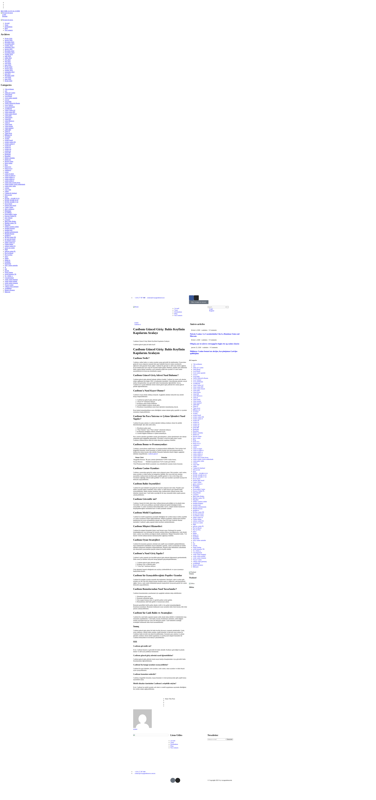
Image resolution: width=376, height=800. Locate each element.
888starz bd (8, 135)
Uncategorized (9, 278)
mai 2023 (7, 74)
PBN (6, 249)
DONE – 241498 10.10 (12, 198)
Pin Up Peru (8, 255)
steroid (7, 271)
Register (4, 16)
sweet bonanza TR (10, 274)
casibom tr (8, 170)
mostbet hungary (10, 228)
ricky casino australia (11, 265)
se (5, 267)
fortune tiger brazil (10, 205)
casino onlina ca (10, 177)
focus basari (8, 204)
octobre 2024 (9, 54)
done (6, 197)
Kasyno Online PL (10, 216)
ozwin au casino (10, 248)
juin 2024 (8, 60)
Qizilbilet (7, 262)
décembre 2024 (9, 51)
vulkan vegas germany (12, 286)
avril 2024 (8, 63)
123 (6, 91)
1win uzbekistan (10, 107)
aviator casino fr (10, 144)
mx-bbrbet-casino (10, 241)
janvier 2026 (8, 40)
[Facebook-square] (172, 780)
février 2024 (8, 67)
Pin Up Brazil (9, 253)
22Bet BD (8, 130)
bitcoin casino (9, 161)
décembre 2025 (9, 42)
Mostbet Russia (9, 234)
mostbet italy (9, 230)
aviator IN (8, 145)
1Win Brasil (8, 94)
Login (4, 14)
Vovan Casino (9, 285)
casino (7, 172)
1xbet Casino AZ (10, 110)
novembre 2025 (9, 44)
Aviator (7, 138)
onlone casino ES (10, 246)
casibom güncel (153, 454)
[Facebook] (191, 297)
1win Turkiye (9, 105)
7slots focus (8, 133)
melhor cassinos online (12, 226)
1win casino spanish (11, 98)
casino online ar (9, 179)
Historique (8, 211)
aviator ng (8, 151)
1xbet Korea (8, 117)
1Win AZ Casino (10, 93)
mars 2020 (8, 79)
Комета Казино (10, 290)
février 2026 (8, 38)
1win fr (7, 100)
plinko (7, 258)
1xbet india (8, 115)
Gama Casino (9, 207)
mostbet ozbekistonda (11, 232)
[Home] (136, 307)
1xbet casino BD (10, 112)
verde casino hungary (11, 279)
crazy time (8, 189)
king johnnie (8, 218)
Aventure (7, 137)
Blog (6, 165)
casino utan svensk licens (12, 182)
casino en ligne (9, 174)
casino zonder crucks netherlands (15, 184)
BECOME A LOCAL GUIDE (10, 11)
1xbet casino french (11, 114)
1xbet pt (7, 122)
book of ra (8, 167)
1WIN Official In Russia (12, 103)
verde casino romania (11, 283)
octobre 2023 (9, 70)
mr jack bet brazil (10, 239)
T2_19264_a (9, 276)
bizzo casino (8, 163)
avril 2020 (8, 77)
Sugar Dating (9, 272)
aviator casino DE (10, 142)
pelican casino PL (10, 251)
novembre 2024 (9, 52)
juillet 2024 (8, 58)
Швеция (7, 292)
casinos (7, 188)
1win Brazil (8, 96)
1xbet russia (8, 124)
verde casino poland (11, 281)
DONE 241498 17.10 (11, 202)
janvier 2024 (8, 68)
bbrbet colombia (10, 158)
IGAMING (8, 212)
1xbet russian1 (9, 128)
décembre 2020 (9, 75)
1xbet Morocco (9, 121)
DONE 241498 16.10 (11, 200)
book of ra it (8, 168)
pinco (6, 256)
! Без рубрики (9, 89)
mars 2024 (8, 65)
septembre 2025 (9, 47)
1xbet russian (9, 126)
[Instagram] (196, 297)
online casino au (10, 242)
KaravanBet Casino (11, 214)
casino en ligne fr (10, 175)
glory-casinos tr (9, 209)
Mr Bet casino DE (10, 237)
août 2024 (8, 56)
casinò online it (9, 181)
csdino (7, 191)
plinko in (7, 260)
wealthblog (8, 288)
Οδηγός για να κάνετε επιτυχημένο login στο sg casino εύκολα (214, 344)
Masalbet (7, 225)
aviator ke (8, 147)
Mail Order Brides (10, 221)
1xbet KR (8, 119)
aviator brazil (9, 140)
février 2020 (8, 81)
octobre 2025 (9, 45)
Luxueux (7, 219)
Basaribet (7, 156)
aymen (136, 323)
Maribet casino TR (10, 223)
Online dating (9, 244)
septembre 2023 (9, 72)
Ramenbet (8, 263)
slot (6, 269)
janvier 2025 (8, 49)
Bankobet (8, 154)
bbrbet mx (8, 159)
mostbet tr (8, 235)
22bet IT (7, 131)
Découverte (8, 195)
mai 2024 (7, 61)
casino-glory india (10, 186)
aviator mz (8, 149)
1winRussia (8, 108)
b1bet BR (8, 152)
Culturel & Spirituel (11, 193)
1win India (8, 101)
